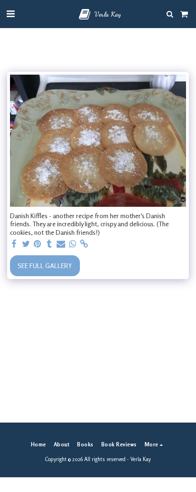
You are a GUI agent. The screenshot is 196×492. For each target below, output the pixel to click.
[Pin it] (37, 244)
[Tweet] (26, 244)
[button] (10, 13)
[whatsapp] (73, 244)
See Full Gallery (45, 265)
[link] (84, 244)
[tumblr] (49, 244)
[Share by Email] (61, 244)
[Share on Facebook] (14, 244)
